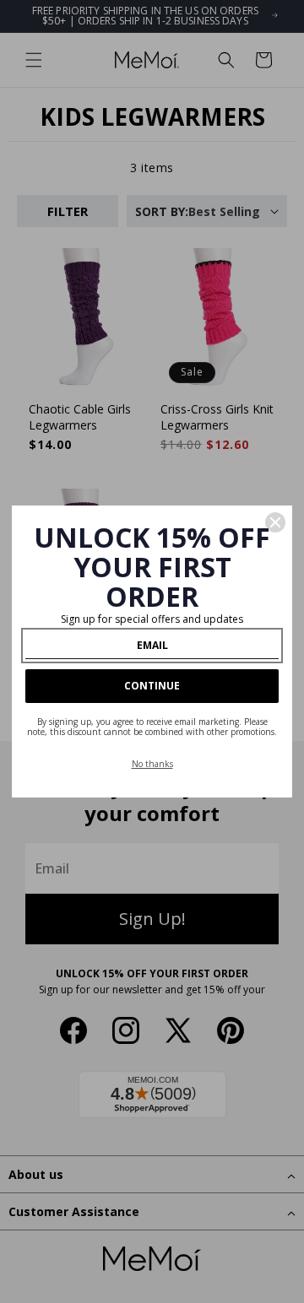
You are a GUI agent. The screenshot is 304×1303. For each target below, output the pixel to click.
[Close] (275, 522)
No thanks (152, 764)
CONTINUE (152, 686)
